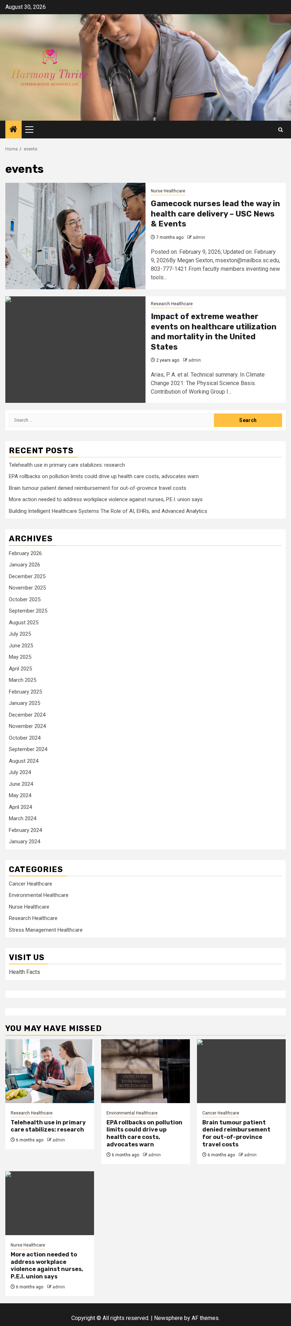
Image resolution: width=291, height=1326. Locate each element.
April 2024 (20, 807)
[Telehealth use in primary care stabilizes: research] (49, 1071)
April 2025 (20, 668)
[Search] (280, 130)
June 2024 (21, 784)
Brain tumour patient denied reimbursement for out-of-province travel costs (97, 488)
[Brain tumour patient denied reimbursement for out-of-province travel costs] (241, 1071)
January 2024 (24, 841)
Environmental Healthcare (38, 895)
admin (199, 237)
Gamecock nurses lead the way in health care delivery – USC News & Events (215, 214)
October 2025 (24, 599)
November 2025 (27, 588)
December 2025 (27, 576)
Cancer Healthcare (30, 884)
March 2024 (22, 818)
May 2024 (20, 795)
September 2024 (28, 749)
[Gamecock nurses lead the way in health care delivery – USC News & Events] (75, 236)
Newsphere (168, 1318)
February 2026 (25, 553)
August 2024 (23, 761)
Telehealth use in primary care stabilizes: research (67, 465)
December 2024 (27, 715)
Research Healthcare (172, 303)
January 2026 (24, 564)
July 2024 (20, 772)
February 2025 (25, 692)
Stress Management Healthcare (46, 930)
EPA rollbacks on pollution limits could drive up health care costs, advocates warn (104, 476)
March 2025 (22, 680)
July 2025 (20, 634)
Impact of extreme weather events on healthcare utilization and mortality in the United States (213, 332)
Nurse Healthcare (168, 190)
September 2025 (28, 611)
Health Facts (24, 972)
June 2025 (21, 645)
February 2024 (25, 830)
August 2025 (23, 622)
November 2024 (27, 726)
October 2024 (24, 738)
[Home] (13, 130)
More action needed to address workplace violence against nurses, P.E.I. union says (106, 499)
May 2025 (20, 657)
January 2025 (24, 703)
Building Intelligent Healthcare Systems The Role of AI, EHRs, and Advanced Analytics (108, 511)
